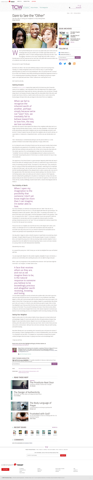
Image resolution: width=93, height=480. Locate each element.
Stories (20, 471)
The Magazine (44, 7)
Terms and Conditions (51, 449)
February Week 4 (77, 13)
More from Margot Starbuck (25, 354)
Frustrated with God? (40, 413)
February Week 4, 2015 (34, 371)
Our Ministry (21, 468)
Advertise (57, 471)
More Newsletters (63, 59)
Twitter (55, 350)
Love (19, 368)
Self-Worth (39, 368)
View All (72, 42)
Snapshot (32, 380)
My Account (76, 471)
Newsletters (26, 1)
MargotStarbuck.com (24, 351)
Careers (38, 468)
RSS (57, 449)
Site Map (45, 449)
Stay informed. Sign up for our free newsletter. (46, 452)
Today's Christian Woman (30, 449)
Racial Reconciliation (25, 368)
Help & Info (66, 449)
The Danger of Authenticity (27, 392)
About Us (19, 1)
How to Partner (22, 472)
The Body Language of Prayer (40, 404)
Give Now (34, 1)
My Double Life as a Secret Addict (75, 39)
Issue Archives (65, 29)
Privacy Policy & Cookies (60, 468)
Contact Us (61, 449)
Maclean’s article (21, 87)
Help (74, 468)
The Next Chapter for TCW (75, 32)
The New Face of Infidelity (74, 36)
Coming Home (64, 54)
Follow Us (39, 471)
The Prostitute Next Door (42, 382)
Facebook (52, 350)
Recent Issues (20, 427)
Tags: (13, 368)
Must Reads (34, 7)
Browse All (54, 427)
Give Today (5, 469)
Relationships (33, 368)
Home (68, 13)
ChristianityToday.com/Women (20, 345)
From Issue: (15, 371)
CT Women (64, 52)
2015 (72, 13)
